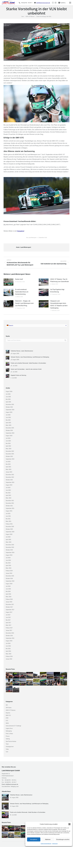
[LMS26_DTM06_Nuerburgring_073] (57, 682)
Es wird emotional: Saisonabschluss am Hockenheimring (21, 292)
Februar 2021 (9, 524)
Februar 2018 (9, 599)
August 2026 (9, 391)
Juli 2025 (8, 415)
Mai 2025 (8, 420)
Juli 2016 (8, 643)
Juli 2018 (8, 586)
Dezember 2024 (10, 428)
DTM (7, 718)
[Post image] (8, 282)
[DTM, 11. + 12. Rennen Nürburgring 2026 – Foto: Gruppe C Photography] (9, 675)
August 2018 (9, 583)
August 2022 (9, 485)
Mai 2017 (8, 620)
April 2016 (8, 651)
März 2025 (8, 425)
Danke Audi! (19, 279)
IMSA (7, 723)
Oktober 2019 (9, 550)
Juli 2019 (8, 557)
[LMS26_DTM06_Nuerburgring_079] (16, 682)
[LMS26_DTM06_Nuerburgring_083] (57, 675)
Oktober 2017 (9, 607)
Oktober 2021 (9, 505)
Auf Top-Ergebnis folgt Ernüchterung (57, 291)
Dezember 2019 (10, 544)
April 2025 (8, 422)
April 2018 (8, 594)
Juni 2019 (8, 560)
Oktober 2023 (9, 456)
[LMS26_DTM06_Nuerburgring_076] (36, 682)
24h (7, 705)
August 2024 (9, 435)
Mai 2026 (8, 399)
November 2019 (10, 547)
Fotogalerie (20, 231)
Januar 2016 (9, 659)
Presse (7, 736)
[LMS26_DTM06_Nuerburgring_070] (16, 689)
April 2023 (8, 466)
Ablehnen (47, 839)
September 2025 (10, 409)
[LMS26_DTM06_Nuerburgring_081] (9, 682)
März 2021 (8, 521)
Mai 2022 (8, 492)
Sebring (8, 738)
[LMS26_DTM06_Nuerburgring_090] (16, 675)
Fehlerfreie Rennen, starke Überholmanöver (22, 351)
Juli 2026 (8, 394)
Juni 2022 (8, 490)
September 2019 (10, 552)
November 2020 (10, 526)
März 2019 (8, 568)
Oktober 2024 (9, 430)
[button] (69, 824)
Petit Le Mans (9, 733)
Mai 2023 (8, 464)
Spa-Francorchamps (11, 741)
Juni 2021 (8, 516)
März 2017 (8, 625)
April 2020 (8, 539)
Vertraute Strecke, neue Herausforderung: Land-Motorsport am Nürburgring (30, 357)
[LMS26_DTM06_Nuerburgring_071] (9, 689)
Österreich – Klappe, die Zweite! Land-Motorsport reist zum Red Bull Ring (24, 303)
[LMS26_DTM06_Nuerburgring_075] (43, 682)
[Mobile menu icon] (70, 3)
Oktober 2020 (9, 529)
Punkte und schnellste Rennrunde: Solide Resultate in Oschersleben (28, 363)
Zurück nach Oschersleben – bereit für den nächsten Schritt (26, 369)
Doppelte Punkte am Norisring (18, 375)
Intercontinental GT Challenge (13, 725)
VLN (7, 751)
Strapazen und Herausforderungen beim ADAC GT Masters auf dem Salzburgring (58, 304)
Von (31, 237)
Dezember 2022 (10, 474)
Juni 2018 (8, 589)
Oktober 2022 (9, 479)
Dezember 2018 (10, 576)
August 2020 (9, 534)
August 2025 (9, 412)
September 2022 (10, 482)
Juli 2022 (8, 487)
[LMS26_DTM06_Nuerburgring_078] (22, 682)
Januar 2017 (9, 630)
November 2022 (10, 477)
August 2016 (9, 640)
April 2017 (8, 622)
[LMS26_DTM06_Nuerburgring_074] (50, 682)
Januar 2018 (9, 602)
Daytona (8, 712)
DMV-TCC (8, 715)
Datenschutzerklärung (46, 843)
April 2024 (8, 446)
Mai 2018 (8, 591)
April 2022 (8, 495)
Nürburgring (9, 731)
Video (7, 749)
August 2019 (9, 555)
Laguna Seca (9, 728)
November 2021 (10, 503)
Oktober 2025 (9, 407)
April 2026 (8, 402)
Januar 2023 (9, 472)
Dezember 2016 (10, 633)
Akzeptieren (33, 839)
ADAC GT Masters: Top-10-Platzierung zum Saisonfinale (59, 280)
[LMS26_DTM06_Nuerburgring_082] (63, 675)
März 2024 (8, 448)
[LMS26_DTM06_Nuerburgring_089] (22, 675)
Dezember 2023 (10, 451)
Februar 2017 (9, 627)
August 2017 (9, 612)
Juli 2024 (8, 438)
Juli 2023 (8, 461)
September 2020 (10, 531)
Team (7, 744)
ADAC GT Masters (10, 710)
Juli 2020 (8, 537)
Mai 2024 (8, 443)
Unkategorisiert (10, 746)
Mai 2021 (8, 518)
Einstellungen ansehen (62, 839)
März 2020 (8, 542)
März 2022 (8, 498)
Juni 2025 (8, 417)
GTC (7, 720)
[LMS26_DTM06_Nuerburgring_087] (36, 675)
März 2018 (8, 596)
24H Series (8, 707)
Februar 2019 (9, 570)
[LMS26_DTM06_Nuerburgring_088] (29, 675)
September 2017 (10, 609)
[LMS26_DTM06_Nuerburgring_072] (63, 682)
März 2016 (8, 653)
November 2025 (10, 404)
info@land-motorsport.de (43, 2)
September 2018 (10, 581)
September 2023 (10, 459)
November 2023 (10, 453)
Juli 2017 (8, 615)
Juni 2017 (8, 617)
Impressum (55, 843)
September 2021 (10, 508)
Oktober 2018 (9, 578)
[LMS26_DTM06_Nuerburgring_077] (29, 682)
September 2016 (10, 638)
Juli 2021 (8, 513)
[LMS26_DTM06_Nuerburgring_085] (50, 675)
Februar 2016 (9, 656)
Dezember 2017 (10, 604)
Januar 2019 (9, 573)
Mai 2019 (8, 563)
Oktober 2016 (9, 635)
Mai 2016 (8, 648)
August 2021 (9, 511)
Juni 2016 (8, 646)
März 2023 (8, 469)
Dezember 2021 (10, 500)
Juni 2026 (8, 396)
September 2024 (10, 433)
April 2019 (8, 565)
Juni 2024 (8, 441)
